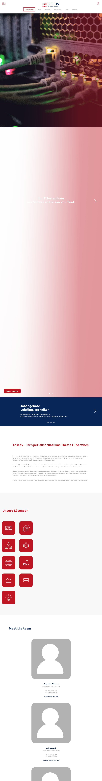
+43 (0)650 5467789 (51, 692)
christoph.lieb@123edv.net (51, 761)
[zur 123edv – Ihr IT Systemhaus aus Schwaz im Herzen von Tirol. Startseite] (51, 5)
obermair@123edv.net (51, 696)
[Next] (95, 202)
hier (66, 416)
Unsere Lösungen (12, 391)
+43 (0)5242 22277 (51, 690)
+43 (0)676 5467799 (51, 757)
